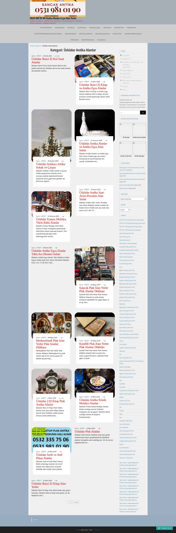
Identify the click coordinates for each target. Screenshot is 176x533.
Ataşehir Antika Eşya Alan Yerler (127, 253)
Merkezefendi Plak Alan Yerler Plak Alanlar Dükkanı (50, 344)
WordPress (78, 530)
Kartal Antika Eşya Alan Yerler (126, 377)
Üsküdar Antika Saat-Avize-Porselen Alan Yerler (91, 196)
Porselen (121, 411)
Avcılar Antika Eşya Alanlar (125, 264)
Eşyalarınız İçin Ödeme (125, 324)
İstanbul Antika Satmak (124, 367)
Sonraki (76, 502)
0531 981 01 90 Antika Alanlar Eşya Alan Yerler (53, 18)
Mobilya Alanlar (131, 27)
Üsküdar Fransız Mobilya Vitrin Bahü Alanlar (51, 220)
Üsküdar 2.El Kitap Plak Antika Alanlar (50, 402)
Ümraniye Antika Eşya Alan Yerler (127, 451)
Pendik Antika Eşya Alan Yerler (126, 404)
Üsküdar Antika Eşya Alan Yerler (127, 454)
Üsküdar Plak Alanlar (87, 431)
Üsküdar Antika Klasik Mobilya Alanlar (92, 401)
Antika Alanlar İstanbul (124, 240)
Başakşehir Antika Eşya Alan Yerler (127, 280)
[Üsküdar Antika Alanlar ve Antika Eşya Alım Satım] (95, 126)
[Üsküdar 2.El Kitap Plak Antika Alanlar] (51, 384)
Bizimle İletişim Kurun (124, 301)
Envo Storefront (96, 530)
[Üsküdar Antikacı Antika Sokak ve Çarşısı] (51, 136)
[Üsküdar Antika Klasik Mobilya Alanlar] (95, 383)
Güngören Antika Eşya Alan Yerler (127, 348)
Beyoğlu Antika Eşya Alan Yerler (127, 297)
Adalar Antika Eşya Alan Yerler (126, 233)
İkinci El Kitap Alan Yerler (125, 358)
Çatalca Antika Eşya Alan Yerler (126, 311)
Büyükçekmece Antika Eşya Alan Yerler (129, 307)
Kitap (120, 380)
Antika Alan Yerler (119, 27)
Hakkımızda (122, 351)
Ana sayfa (32, 46)
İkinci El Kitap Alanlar (46, 27)
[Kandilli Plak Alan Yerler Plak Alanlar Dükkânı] (95, 327)
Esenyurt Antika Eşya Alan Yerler (127, 321)
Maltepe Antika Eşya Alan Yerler (127, 394)
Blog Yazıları (38, 46)
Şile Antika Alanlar (123, 427)
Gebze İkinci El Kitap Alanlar (126, 185)
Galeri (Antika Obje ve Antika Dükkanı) (129, 334)
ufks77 (38, 56)
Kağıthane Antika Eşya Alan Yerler (127, 374)
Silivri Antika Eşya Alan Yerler (126, 431)
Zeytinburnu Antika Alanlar (126, 458)
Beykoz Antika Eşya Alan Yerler (126, 290)
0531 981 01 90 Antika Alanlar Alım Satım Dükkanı (48, 34)
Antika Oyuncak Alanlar (85, 34)
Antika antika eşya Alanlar (102, 34)
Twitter (124, 90)
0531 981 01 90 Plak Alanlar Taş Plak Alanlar (130, 230)
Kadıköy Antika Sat (123, 188)
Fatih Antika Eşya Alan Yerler (126, 331)
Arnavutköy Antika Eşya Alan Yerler (127, 247)
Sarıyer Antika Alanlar (124, 424)
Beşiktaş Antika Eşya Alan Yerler (127, 287)
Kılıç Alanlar (122, 387)
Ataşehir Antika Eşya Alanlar (126, 257)
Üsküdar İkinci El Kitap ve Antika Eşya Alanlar (93, 86)
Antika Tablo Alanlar (70, 34)
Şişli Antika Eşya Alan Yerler (126, 434)
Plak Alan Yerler (117, 34)
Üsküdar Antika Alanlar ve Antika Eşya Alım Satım (93, 147)
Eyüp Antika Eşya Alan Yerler (126, 327)
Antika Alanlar (107, 27)
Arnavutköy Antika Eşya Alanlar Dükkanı (129, 250)
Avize (120, 267)
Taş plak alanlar (82, 27)
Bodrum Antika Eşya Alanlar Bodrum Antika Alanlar (131, 179)
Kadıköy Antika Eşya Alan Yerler (127, 370)
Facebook (125, 86)
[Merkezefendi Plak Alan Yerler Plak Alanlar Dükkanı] (51, 326)
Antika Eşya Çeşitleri (94, 27)
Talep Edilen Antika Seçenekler (133, 34)
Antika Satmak (75, 40)
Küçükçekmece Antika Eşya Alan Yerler (129, 390)
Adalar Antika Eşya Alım (125, 237)
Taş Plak (121, 444)
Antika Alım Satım (60, 27)
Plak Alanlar (71, 27)
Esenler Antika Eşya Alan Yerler (127, 317)
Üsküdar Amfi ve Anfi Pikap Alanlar (49, 456)
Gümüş (121, 341)
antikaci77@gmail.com (128, 70)
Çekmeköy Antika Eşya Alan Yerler (127, 314)
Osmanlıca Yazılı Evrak (124, 400)
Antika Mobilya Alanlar (88, 40)
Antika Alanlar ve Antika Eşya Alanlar (128, 243)
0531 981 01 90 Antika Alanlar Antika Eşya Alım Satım (132, 223)
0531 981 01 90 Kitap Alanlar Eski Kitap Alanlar (130, 227)
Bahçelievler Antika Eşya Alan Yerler (128, 274)
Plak (120, 407)
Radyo (121, 414)
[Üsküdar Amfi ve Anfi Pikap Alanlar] (51, 440)
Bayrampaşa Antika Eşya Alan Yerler (128, 284)
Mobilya (121, 397)
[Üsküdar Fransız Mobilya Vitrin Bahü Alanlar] (51, 204)
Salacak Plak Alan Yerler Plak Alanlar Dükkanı (93, 289)
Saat (120, 417)
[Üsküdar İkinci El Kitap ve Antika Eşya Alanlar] (95, 69)
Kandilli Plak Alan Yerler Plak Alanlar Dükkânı (94, 345)
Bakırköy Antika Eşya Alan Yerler (127, 277)
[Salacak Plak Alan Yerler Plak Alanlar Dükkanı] (95, 266)
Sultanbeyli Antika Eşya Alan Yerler (128, 437)
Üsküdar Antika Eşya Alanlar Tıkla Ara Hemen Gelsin (48, 252)
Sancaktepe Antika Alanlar (125, 421)
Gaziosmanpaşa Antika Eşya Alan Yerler (129, 338)
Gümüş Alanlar (101, 40)
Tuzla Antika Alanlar (124, 448)
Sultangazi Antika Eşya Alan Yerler (127, 441)
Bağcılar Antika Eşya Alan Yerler (127, 270)
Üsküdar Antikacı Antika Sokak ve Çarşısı (50, 165)
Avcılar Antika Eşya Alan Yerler (126, 260)
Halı (120, 354)
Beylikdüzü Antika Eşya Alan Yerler (127, 294)
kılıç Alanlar (122, 384)
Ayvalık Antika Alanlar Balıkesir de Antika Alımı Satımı (132, 173)
